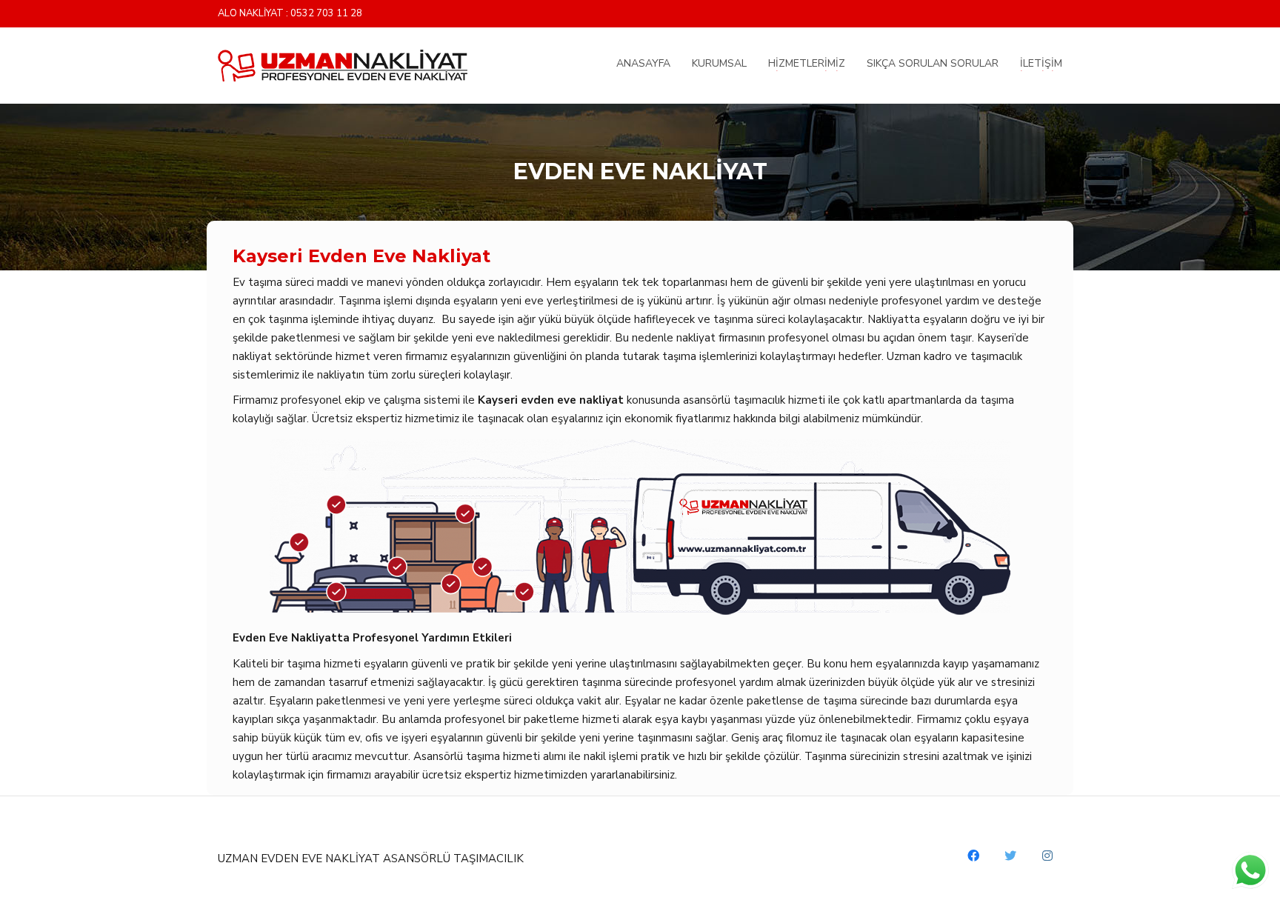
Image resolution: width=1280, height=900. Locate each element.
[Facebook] (973, 855)
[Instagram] (1047, 855)
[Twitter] (1010, 855)
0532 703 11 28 (326, 13)
